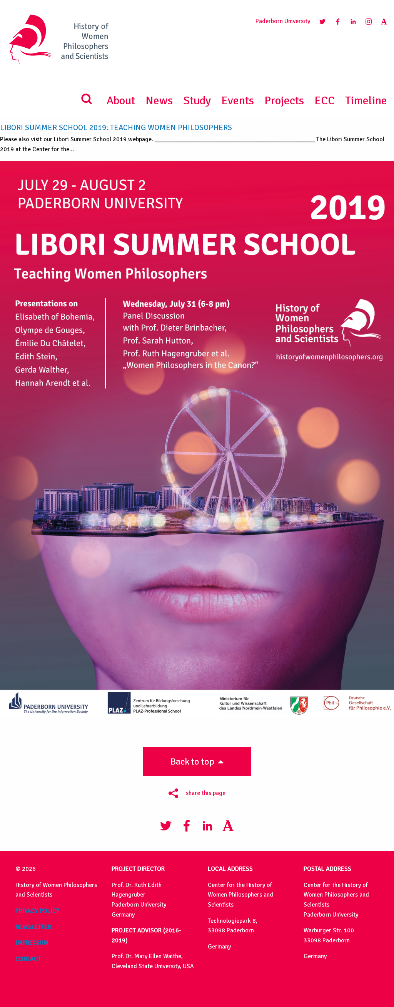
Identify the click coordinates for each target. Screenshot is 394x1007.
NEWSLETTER (33, 927)
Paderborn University (282, 21)
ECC (324, 101)
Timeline (366, 101)
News (159, 101)
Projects (284, 101)
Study (197, 101)
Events (237, 101)
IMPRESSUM (31, 943)
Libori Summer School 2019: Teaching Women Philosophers (116, 127)
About (121, 101)
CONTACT (28, 959)
